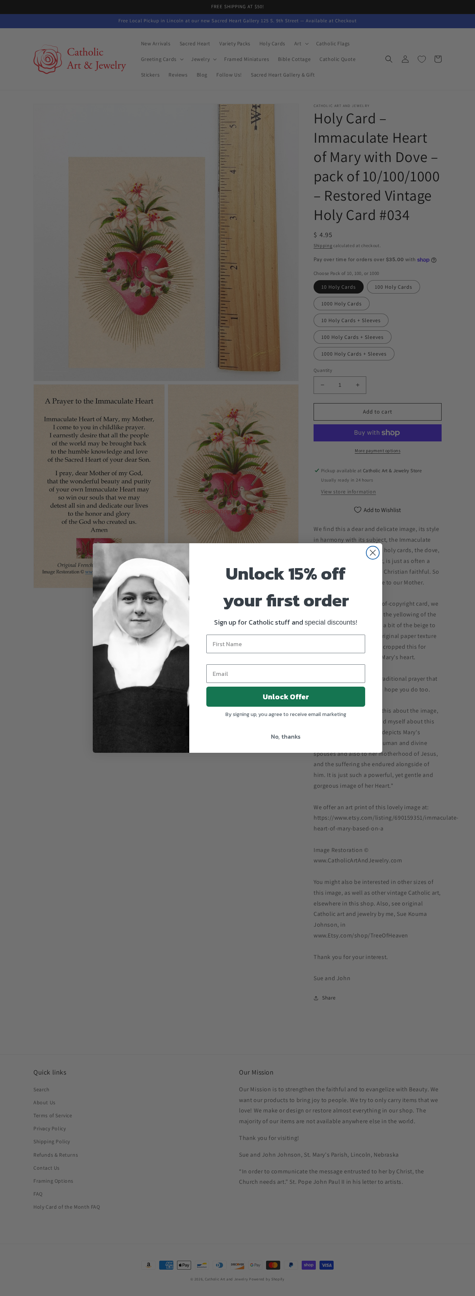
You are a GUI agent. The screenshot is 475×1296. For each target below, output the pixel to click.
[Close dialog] (372, 552)
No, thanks (286, 736)
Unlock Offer (286, 696)
